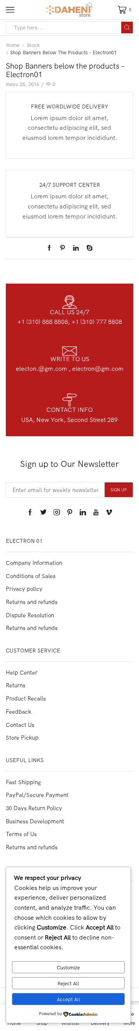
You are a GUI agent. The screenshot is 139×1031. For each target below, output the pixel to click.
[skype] (88, 248)
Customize (68, 967)
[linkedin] (76, 248)
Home (13, 45)
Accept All (68, 999)
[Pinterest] (62, 248)
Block (33, 45)
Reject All (68, 983)
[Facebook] (51, 248)
